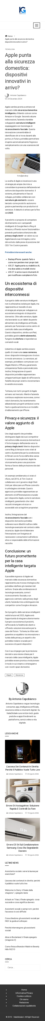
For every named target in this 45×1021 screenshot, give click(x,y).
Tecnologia (10, 49)
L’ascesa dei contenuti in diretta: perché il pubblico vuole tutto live (22, 768)
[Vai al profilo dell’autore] (22, 688)
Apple (9, 675)
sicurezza (19, 675)
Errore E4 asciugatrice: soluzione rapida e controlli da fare (22, 807)
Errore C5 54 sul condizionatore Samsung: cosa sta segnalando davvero (22, 847)
